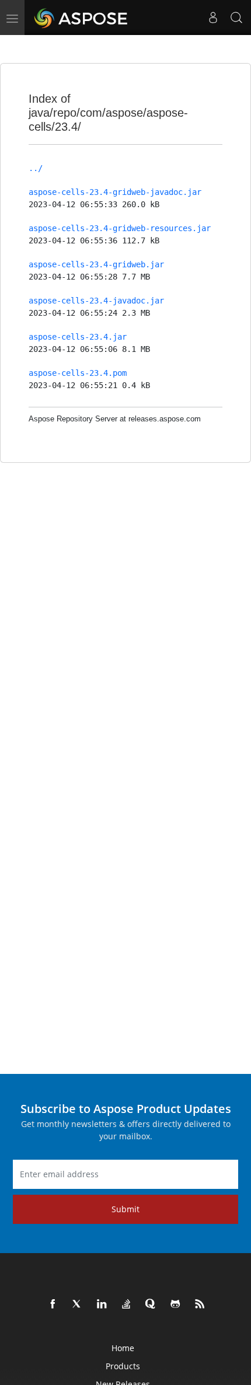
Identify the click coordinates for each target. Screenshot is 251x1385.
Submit (125, 1209)
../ (36, 168)
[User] (213, 17)
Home (122, 1347)
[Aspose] (81, 17)
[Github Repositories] (175, 1304)
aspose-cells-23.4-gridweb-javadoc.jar (115, 192)
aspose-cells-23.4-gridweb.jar (96, 264)
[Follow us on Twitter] (77, 1304)
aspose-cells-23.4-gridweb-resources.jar (120, 228)
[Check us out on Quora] (151, 1304)
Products (123, 1366)
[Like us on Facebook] (53, 1304)
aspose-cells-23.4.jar (78, 336)
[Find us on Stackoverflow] (126, 1304)
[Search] (236, 17)
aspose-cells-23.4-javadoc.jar (96, 300)
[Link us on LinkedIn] (102, 1304)
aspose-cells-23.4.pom (78, 373)
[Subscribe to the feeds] (200, 1304)
